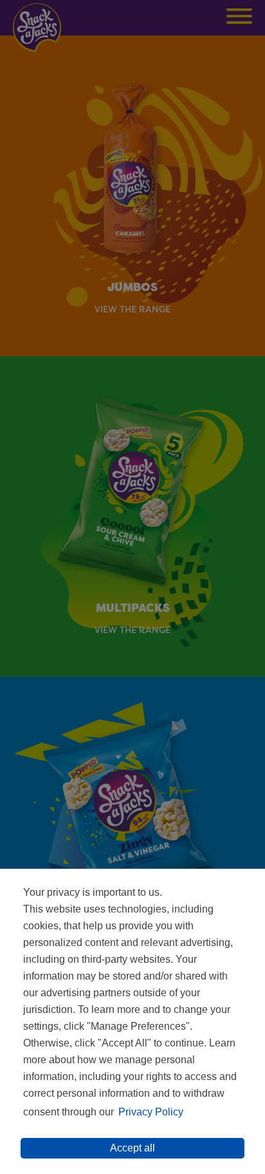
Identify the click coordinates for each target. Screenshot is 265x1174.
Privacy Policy (150, 1111)
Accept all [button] (132, 1147)
